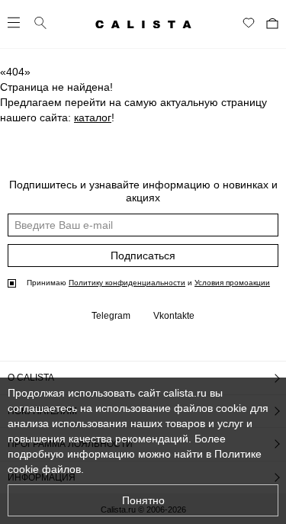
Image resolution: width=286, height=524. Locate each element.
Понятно (143, 500)
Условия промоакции (232, 282)
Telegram (111, 315)
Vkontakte (173, 315)
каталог (92, 117)
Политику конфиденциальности (127, 282)
